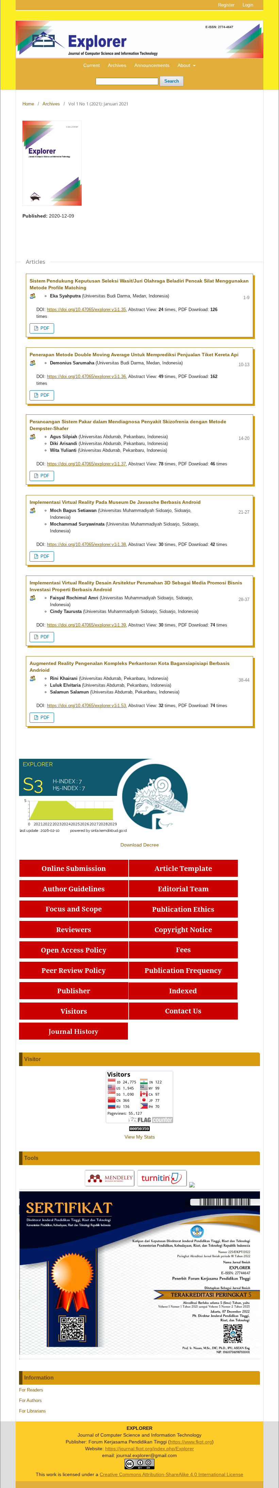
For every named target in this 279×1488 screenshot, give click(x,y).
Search (171, 81)
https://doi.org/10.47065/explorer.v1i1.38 (86, 544)
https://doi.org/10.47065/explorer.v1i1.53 (86, 705)
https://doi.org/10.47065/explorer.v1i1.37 (86, 463)
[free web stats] (139, 1129)
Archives (117, 65)
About (185, 65)
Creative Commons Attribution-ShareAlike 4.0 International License (171, 1474)
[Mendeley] (109, 1185)
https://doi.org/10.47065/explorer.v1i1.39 (86, 625)
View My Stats (140, 1137)
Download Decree (139, 845)
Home (28, 103)
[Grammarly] (192, 1185)
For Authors (30, 1400)
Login (248, 4)
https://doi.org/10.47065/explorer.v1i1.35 (86, 309)
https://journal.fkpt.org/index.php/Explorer (149, 1448)
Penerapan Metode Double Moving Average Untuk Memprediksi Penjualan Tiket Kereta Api (134, 354)
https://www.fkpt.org (191, 1441)
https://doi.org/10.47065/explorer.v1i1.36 (86, 376)
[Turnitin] (162, 1185)
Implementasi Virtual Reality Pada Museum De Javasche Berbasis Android (115, 502)
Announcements (151, 65)
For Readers (31, 1389)
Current (91, 65)
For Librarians (32, 1411)
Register (226, 4)
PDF (44, 328)
